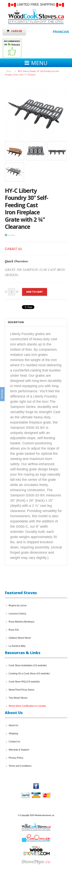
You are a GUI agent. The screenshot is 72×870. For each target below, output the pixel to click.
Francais (61, 32)
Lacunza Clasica (17, 613)
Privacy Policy (16, 757)
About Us (13, 725)
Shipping (13, 733)
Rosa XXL (14, 629)
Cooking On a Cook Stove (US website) (29, 673)
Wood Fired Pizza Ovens (21, 689)
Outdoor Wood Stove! (20, 638)
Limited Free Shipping (36, 4)
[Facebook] (36, 784)
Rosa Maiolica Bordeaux (21, 621)
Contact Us (14, 741)
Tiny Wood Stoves (18, 698)
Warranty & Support (19, 749)
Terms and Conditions (20, 766)
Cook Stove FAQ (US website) (24, 681)
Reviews (2, 394)
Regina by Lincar (17, 605)
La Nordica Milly (17, 646)
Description (16, 322)
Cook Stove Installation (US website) (28, 665)
